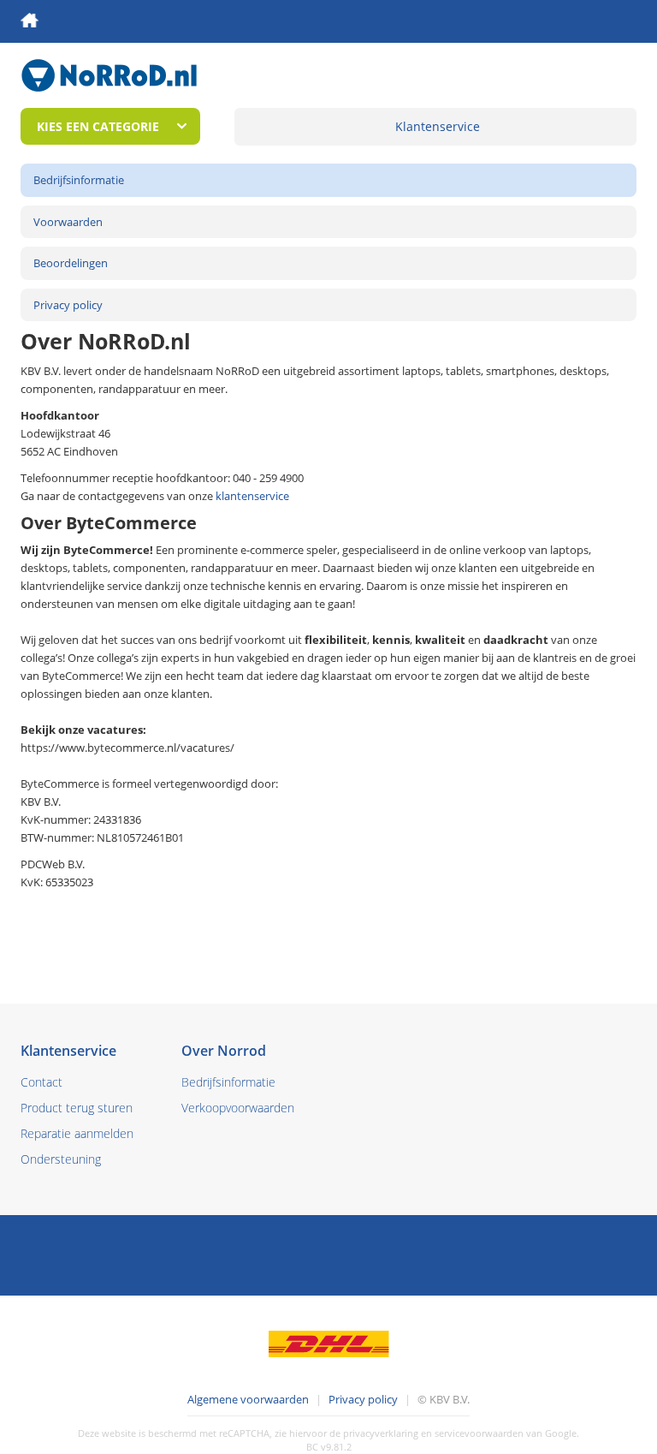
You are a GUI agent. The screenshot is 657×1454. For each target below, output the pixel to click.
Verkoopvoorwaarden (237, 1107)
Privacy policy (68, 305)
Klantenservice (437, 126)
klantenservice (252, 496)
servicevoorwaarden (479, 1433)
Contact (41, 1082)
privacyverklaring (380, 1433)
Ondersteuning (61, 1159)
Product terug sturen (77, 1107)
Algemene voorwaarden (248, 1399)
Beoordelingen (70, 263)
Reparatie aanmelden (77, 1133)
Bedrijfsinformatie (78, 180)
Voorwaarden (68, 221)
